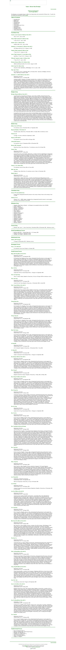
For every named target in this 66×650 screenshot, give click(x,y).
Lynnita (26, 15)
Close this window (53, 642)
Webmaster (26, 645)
